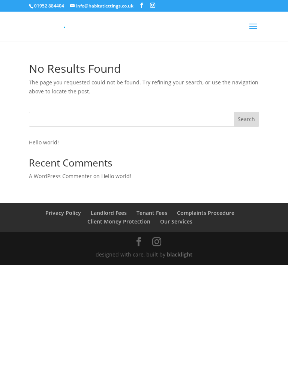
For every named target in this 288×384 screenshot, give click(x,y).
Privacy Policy (63, 212)
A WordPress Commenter (60, 176)
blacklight (179, 254)
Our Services (176, 221)
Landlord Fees (109, 212)
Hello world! (44, 142)
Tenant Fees (151, 212)
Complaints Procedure (205, 212)
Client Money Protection (118, 221)
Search (246, 119)
